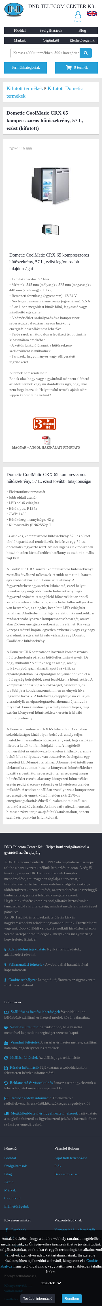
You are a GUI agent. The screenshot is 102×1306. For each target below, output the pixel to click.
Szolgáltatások (51, 30)
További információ (37, 1299)
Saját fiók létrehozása (70, 1158)
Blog (82, 30)
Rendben (72, 1299)
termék (81, 67)
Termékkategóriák (25, 67)
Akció (9, 1182)
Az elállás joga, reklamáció (45, 1057)
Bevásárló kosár (66, 1174)
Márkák (20, 40)
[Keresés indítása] (86, 53)
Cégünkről (51, 40)
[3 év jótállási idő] (44, 419)
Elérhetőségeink (82, 40)
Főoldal (20, 30)
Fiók (57, 1166)
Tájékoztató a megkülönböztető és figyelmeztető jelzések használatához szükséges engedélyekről (50, 1118)
